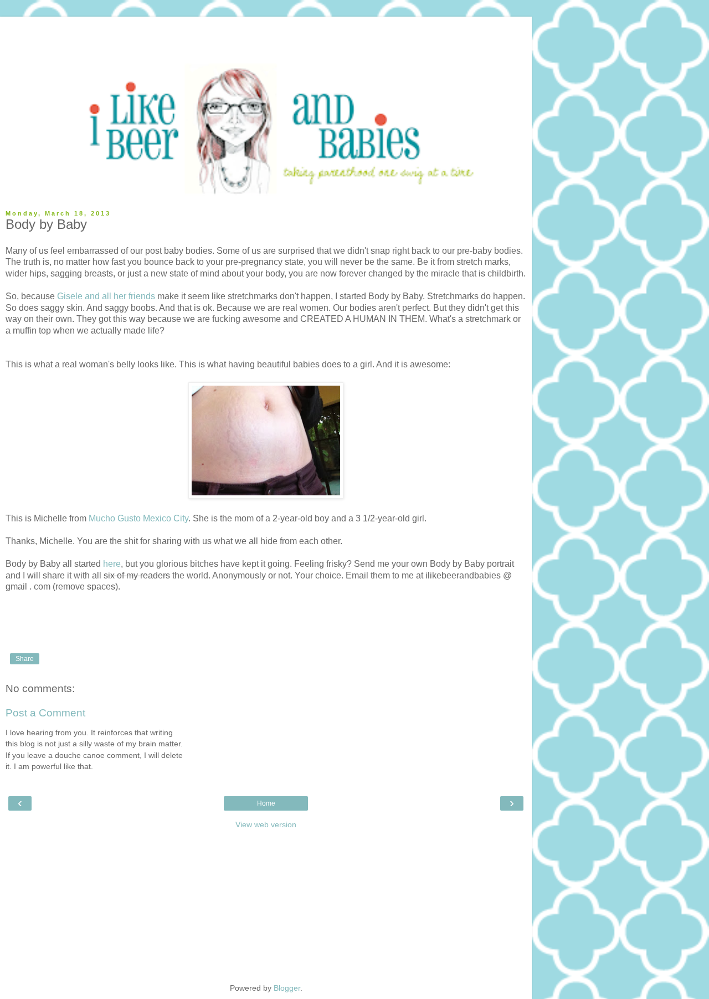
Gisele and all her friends (106, 296)
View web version (265, 824)
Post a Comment (45, 713)
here (112, 563)
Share (25, 659)
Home (266, 803)
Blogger (287, 987)
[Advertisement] (265, 30)
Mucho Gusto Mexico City (138, 518)
